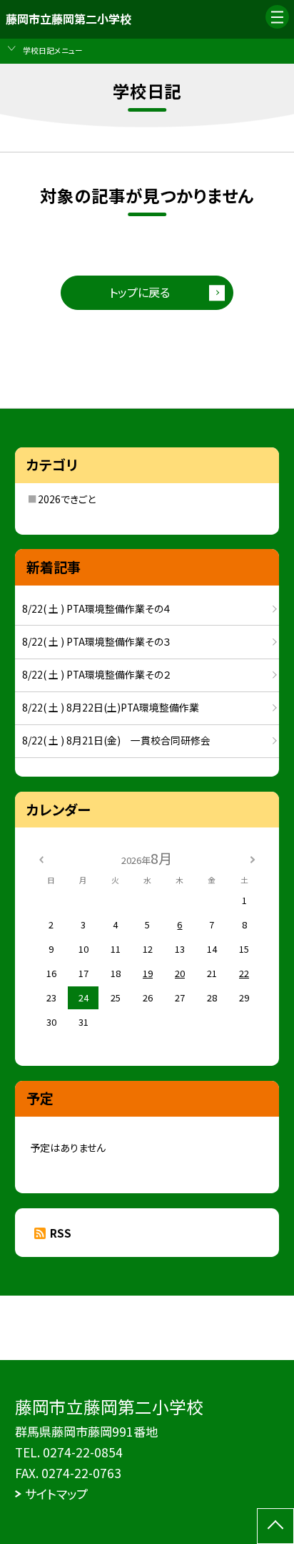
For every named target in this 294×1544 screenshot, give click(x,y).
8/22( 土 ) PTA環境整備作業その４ (96, 608)
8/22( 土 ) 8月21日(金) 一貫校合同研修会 (116, 740)
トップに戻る (139, 292)
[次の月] (252, 858)
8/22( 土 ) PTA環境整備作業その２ (96, 674)
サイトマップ (56, 1493)
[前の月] (41, 858)
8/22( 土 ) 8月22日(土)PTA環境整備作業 (110, 707)
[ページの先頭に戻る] (275, 1526)
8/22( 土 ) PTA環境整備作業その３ (96, 641)
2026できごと (67, 499)
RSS (60, 1232)
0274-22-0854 (83, 1452)
